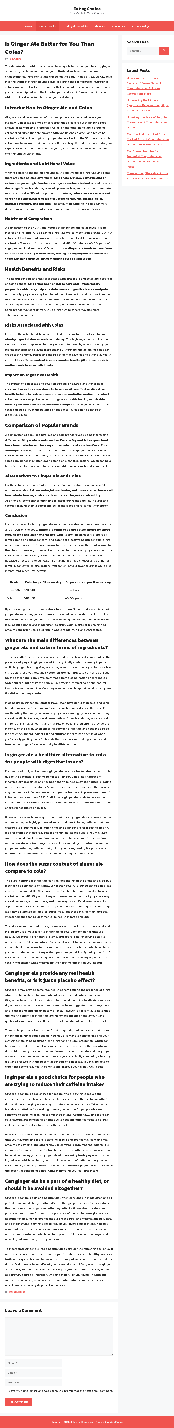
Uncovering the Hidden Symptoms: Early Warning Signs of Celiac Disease (148, 105)
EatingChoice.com (83, 1422)
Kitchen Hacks (47, 26)
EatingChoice (87, 8)
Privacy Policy (140, 26)
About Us (99, 26)
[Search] (164, 51)
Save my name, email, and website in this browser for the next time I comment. (61, 1391)
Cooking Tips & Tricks (75, 26)
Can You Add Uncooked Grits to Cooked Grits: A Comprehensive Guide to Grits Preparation (148, 139)
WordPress (116, 1422)
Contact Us (118, 26)
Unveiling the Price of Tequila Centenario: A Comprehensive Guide (147, 122)
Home (28, 26)
